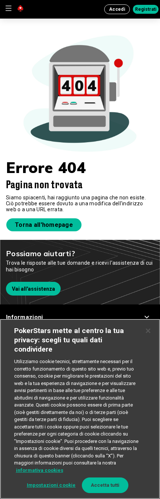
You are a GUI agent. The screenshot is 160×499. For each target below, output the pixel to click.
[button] (80, 317)
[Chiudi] (148, 331)
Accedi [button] (117, 9)
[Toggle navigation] (8, 8)
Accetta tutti (105, 485)
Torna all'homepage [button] (44, 224)
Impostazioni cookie (51, 485)
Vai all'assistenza (33, 289)
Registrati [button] (146, 9)
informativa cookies (39, 470)
